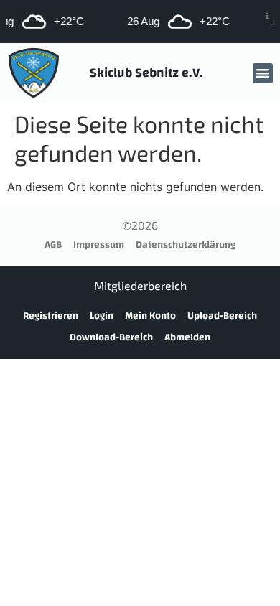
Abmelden (187, 337)
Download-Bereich (111, 337)
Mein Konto (150, 316)
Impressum (98, 245)
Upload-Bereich (222, 316)
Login (101, 316)
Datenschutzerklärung (185, 245)
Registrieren (50, 316)
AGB (53, 245)
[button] (263, 73)
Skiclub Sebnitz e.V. (146, 73)
